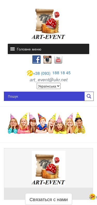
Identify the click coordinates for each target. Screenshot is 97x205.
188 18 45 (52, 73)
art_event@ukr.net (49, 79)
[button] (29, 49)
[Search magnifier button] (89, 96)
